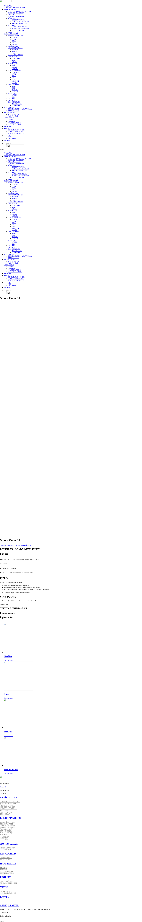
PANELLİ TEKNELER (19, 27)
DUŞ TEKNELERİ (14, 25)
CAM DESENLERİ (14, 102)
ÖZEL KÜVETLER (14, 15)
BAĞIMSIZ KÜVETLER (16, 13)
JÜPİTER (15, 65)
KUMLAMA (16, 105)
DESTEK (7, 135)
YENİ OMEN (16, 58)
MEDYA (6, 128)
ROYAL (14, 62)
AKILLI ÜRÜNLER (6, 881)
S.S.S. (9, 137)
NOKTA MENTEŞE (14, 70)
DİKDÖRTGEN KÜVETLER (21, 23)
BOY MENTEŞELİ (14, 63)
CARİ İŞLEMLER (14, 138)
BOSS (14, 86)
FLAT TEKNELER (18, 30)
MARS (14, 79)
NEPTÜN (15, 90)
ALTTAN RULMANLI (15, 55)
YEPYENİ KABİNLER (15, 35)
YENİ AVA (15, 37)
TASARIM (11, 121)
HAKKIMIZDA (9, 118)
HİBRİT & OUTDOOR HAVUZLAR (20, 109)
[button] (71, 150)
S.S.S (1, 901)
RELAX (14, 67)
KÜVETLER (12, 18)
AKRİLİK (3, 545)
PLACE (14, 83)
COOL (14, 41)
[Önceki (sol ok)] (1, 921)
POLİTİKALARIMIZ (14, 123)
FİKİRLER (7, 126)
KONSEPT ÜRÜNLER (7, 807)
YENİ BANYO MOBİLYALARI (14, 8)
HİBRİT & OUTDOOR (7, 848)
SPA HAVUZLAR (10, 107)
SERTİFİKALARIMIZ (15, 125)
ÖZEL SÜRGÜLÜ (14, 56)
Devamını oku (8, 660)
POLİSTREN (12, 100)
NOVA (14, 60)
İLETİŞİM (7, 140)
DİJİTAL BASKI (17, 104)
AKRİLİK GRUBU (10, 9)
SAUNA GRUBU (9, 112)
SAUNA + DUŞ (13, 116)
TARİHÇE (11, 119)
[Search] (8, 146)
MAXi (14, 39)
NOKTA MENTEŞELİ (7, 833)
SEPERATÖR (12, 93)
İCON (13, 88)
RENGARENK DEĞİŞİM (8, 883)
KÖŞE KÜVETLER (18, 20)
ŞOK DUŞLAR (13, 32)
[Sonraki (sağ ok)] (2, 921)
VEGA (14, 53)
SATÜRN (15, 91)
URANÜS (15, 51)
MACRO (14, 44)
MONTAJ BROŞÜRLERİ (16, 133)
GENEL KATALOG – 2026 (16, 130)
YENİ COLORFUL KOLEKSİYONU (20, 11)
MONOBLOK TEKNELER (20, 28)
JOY (13, 97)
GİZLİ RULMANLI (14, 46)
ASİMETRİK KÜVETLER (20, 22)
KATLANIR (12, 98)
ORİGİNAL (15, 81)
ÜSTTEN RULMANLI (15, 48)
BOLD (14, 42)
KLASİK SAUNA (13, 114)
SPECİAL (15, 69)
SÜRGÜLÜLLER (13, 84)
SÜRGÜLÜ (4, 834)
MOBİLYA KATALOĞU (16, 132)
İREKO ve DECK (13, 111)
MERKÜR (15, 49)
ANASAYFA (8, 6)
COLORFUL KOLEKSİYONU (10, 802)
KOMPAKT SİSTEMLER (16, 16)
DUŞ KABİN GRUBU (11, 34)
